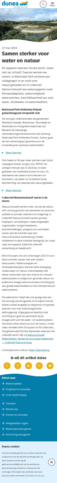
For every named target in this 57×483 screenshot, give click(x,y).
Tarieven (10, 403)
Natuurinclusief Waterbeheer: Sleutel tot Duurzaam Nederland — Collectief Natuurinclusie (27, 338)
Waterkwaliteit (14, 383)
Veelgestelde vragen (17, 423)
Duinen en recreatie (16, 414)
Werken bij (12, 409)
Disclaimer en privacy (35, 475)
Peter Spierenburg (39, 350)
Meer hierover (13, 152)
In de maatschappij (16, 395)
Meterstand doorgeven (18, 428)
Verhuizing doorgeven (18, 434)
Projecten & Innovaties (18, 389)
